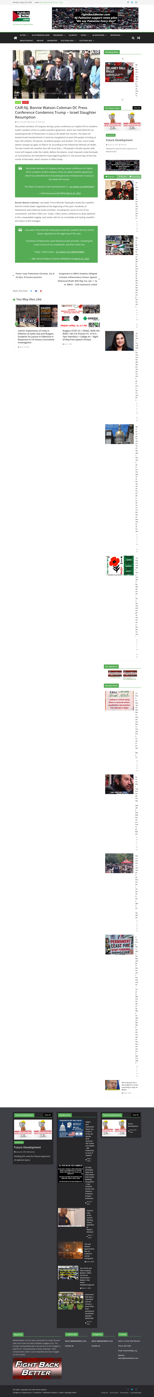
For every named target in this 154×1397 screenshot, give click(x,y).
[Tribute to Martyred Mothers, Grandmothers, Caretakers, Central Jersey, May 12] (119, 732)
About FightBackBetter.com (75, 1341)
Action (23, 35)
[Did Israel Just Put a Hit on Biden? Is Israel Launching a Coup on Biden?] (112, 1088)
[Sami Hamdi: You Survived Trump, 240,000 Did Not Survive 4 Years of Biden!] (119, 813)
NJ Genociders (98, 35)
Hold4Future (111, 135)
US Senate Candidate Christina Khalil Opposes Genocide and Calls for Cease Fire (137, 366)
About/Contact (26, 40)
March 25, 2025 (73, 193)
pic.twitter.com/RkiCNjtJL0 (82, 186)
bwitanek (32, 122)
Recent (124, 176)
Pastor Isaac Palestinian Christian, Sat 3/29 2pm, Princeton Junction (35, 275)
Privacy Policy (124, 1393)
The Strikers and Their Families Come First (137, 200)
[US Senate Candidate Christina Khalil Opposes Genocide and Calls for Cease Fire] (119, 341)
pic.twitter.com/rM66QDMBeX (70, 252)
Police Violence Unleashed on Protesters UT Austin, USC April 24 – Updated (136, 887)
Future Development (119, 140)
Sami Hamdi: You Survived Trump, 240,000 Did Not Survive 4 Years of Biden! (136, 805)
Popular (111, 176)
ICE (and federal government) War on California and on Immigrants (89, 1251)
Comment (136, 176)
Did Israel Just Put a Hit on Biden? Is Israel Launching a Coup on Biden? (130, 1086)
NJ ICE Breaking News (41, 35)
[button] (27, 35)
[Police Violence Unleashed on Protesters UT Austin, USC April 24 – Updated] (119, 893)
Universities (52, 40)
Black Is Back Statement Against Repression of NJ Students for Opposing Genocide (137, 272)
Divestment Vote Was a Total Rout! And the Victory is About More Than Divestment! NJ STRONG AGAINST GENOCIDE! (89, 1306)
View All (137, 108)
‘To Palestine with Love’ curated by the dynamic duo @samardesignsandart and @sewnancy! (137, 597)
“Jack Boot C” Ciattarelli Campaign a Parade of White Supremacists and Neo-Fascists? (81, 333)
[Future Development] (122, 122)
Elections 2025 (85, 40)
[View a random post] (138, 38)
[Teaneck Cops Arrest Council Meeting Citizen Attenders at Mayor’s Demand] (71, 1224)
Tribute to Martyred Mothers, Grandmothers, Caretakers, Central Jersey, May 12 (136, 725)
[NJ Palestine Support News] (15, 38)
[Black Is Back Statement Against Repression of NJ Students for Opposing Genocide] (119, 245)
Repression (115, 35)
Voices (83, 35)
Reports (25, 102)
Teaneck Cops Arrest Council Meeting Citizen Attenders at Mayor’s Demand (90, 1221)
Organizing (58, 35)
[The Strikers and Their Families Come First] (119, 190)
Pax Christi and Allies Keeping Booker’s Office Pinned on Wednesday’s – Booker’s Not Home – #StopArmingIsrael (87, 1276)
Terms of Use (114, 1393)
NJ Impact (73, 35)
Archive (40, 40)
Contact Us (69, 1346)
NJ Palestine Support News (23, 24)
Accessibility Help (135, 1393)
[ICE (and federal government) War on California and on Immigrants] (70, 1253)
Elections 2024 (67, 40)
